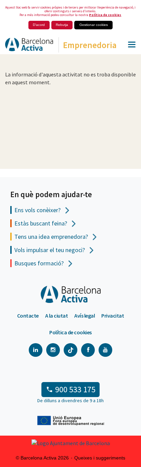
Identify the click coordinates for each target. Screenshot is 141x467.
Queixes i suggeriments (99, 458)
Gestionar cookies (93, 25)
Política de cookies (105, 15)
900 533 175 (75, 389)
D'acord (39, 25)
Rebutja (62, 25)
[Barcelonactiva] (26, 47)
